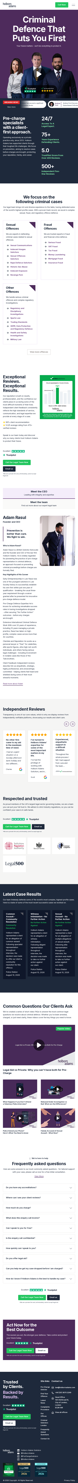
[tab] (39, 493)
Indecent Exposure (18, 271)
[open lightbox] (39, 74)
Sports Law (15, 318)
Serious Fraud (54, 242)
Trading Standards (18, 322)
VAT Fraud (53, 246)
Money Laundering (56, 255)
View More (39, 1176)
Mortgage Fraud (55, 259)
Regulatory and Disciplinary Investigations (17, 311)
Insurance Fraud (55, 263)
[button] (73, 5)
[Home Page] (9, 5)
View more (11, 107)
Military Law (15, 339)
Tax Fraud (52, 250)
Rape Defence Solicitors (21, 263)
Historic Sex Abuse (18, 267)
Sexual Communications (21, 245)
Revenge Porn (16, 275)
